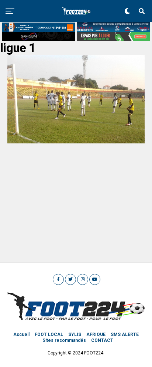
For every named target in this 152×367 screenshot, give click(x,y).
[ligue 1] (76, 141)
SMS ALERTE (125, 334)
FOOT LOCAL (49, 334)
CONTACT (102, 340)
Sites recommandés (64, 340)
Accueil (21, 334)
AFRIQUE (96, 334)
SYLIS (74, 334)
